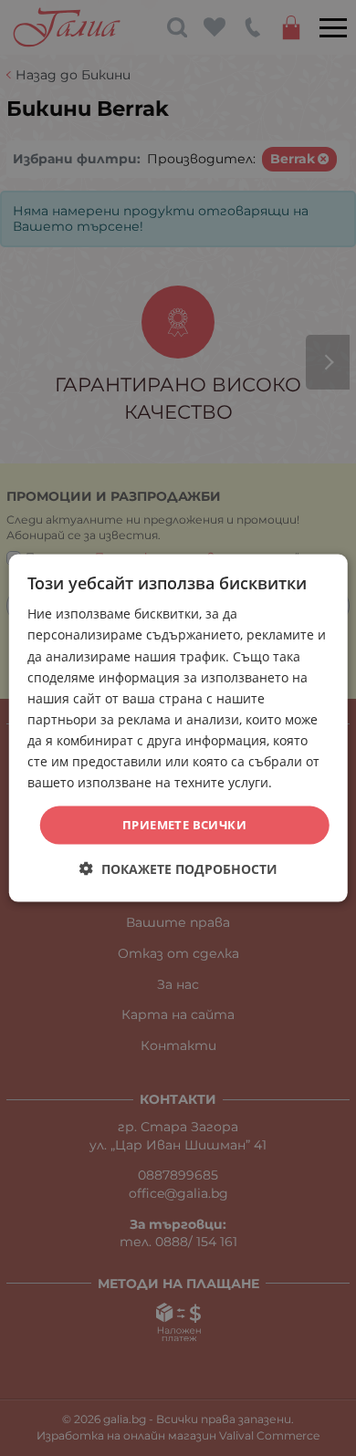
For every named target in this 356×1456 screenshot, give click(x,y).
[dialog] (178, 728)
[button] (178, 868)
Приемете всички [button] (184, 824)
